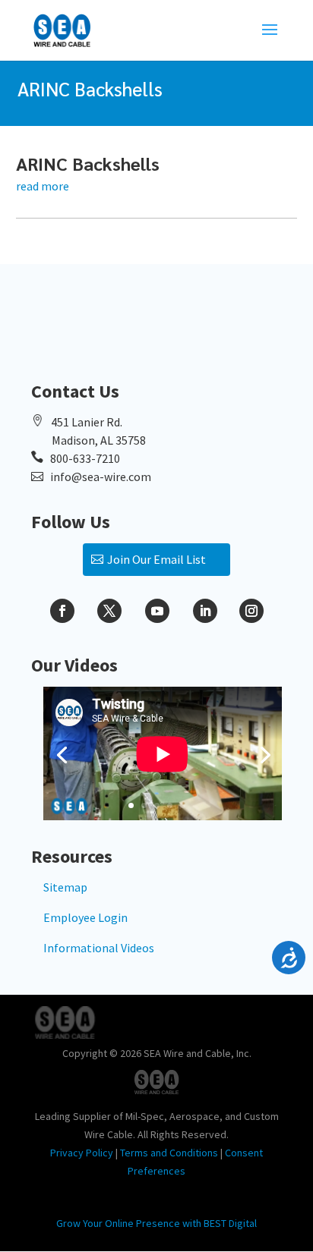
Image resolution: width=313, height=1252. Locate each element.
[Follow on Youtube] (157, 611)
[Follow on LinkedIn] (205, 611)
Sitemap (65, 887)
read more (42, 185)
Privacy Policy (81, 1152)
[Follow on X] (109, 611)
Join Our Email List (156, 559)
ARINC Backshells (88, 163)
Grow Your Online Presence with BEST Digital (156, 1223)
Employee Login (85, 917)
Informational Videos (98, 947)
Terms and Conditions (169, 1152)
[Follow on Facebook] (62, 611)
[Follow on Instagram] (251, 611)
